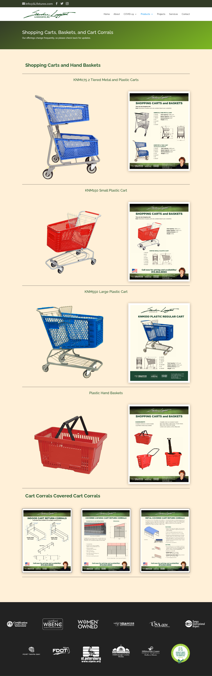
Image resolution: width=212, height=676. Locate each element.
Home (107, 14)
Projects (161, 14)
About (117, 14)
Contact (186, 14)
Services (173, 14)
